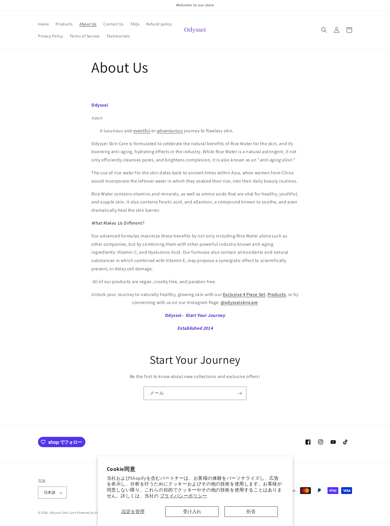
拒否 (251, 512)
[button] (324, 30)
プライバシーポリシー (183, 496)
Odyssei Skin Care (63, 513)
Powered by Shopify (91, 513)
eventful (141, 131)
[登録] (240, 393)
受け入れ (192, 512)
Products (277, 294)
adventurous (170, 131)
